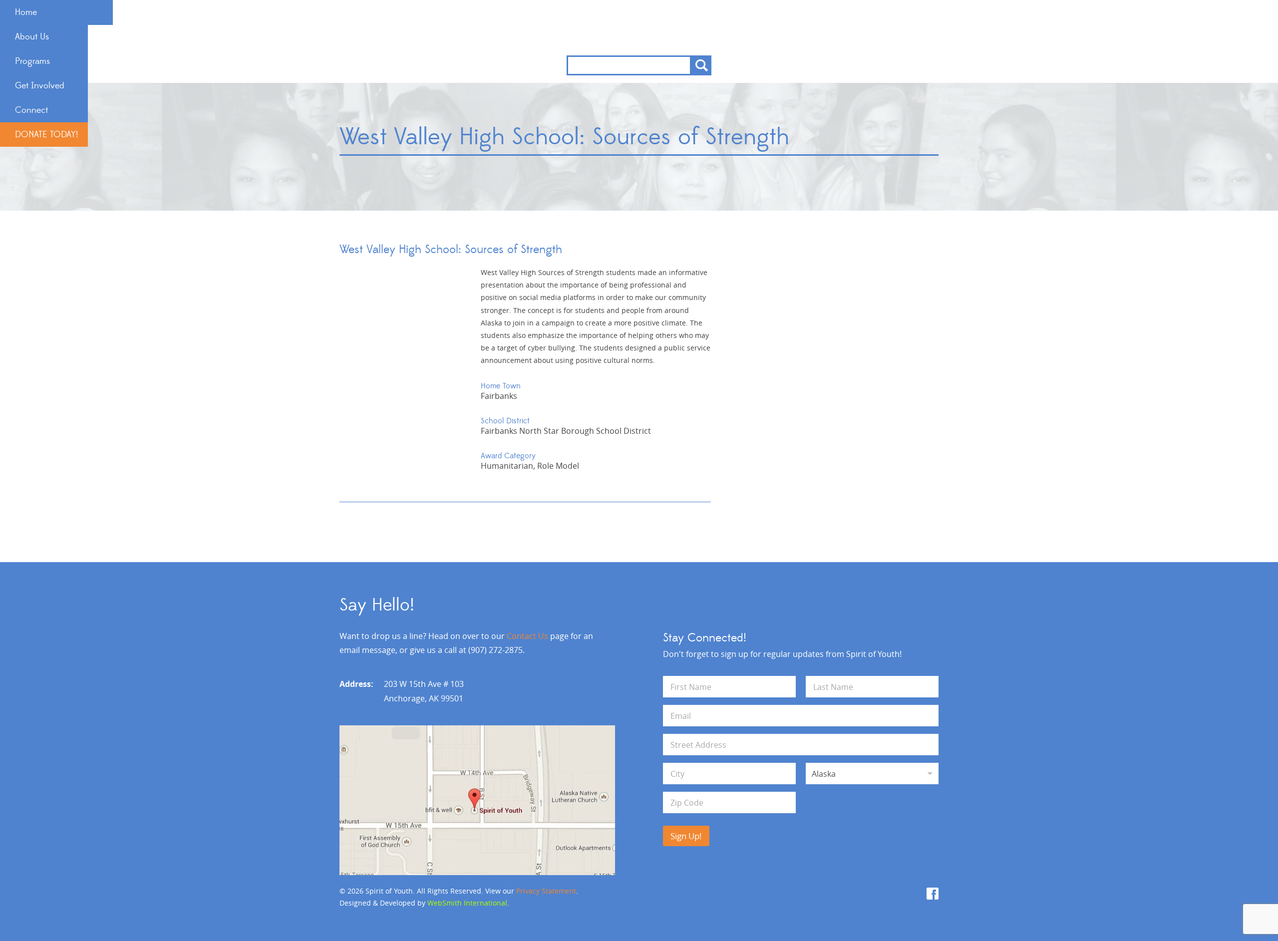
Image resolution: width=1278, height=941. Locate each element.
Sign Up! (686, 836)
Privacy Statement (546, 891)
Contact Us (527, 635)
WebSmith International (467, 903)
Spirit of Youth (639, 27)
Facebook (933, 894)
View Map (477, 800)
